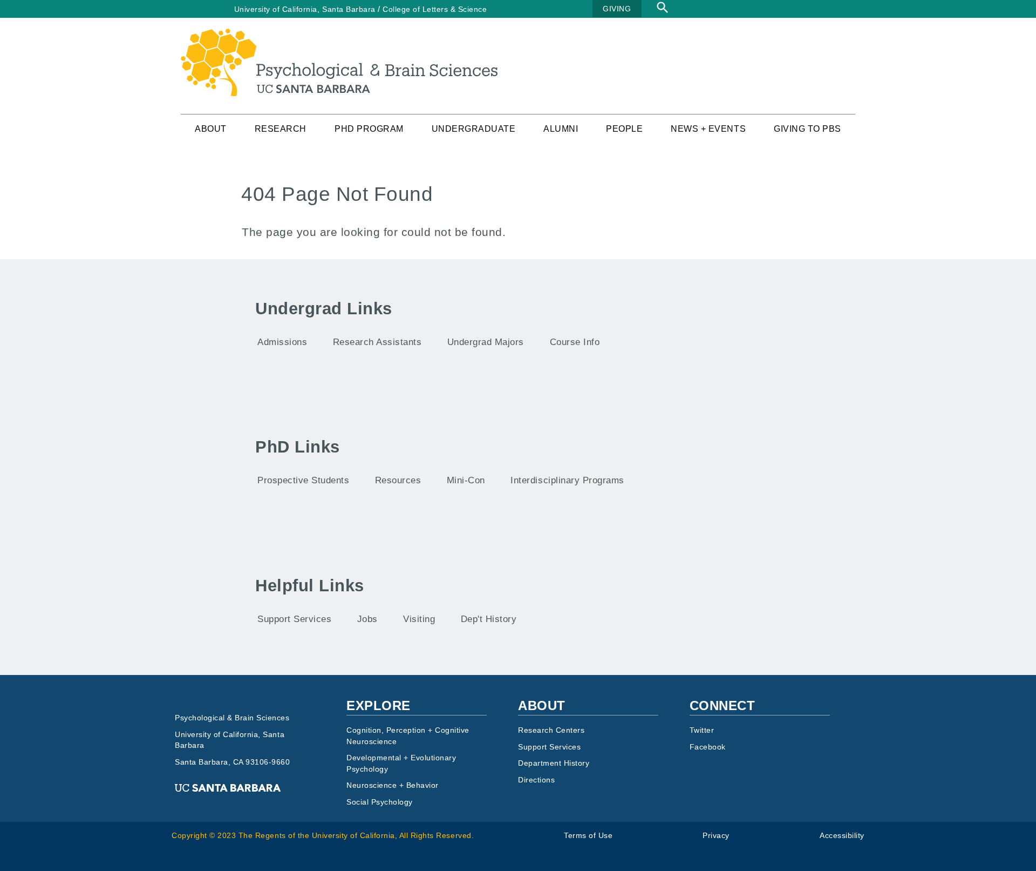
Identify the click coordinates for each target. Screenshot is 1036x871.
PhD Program (369, 128)
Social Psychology (379, 802)
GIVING (617, 8)
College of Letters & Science (435, 9)
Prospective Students (303, 480)
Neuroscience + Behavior (392, 785)
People (624, 128)
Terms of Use (588, 836)
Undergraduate (474, 128)
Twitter (702, 730)
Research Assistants (377, 342)
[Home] (339, 35)
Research (280, 128)
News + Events (708, 128)
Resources (398, 480)
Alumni (560, 128)
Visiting (419, 619)
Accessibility (842, 836)
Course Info (575, 342)
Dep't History (489, 619)
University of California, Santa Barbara (305, 9)
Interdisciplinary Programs (567, 480)
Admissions (282, 342)
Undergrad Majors (485, 342)
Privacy (716, 836)
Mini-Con (466, 480)
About (211, 128)
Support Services (294, 619)
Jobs (367, 619)
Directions (536, 780)
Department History (553, 763)
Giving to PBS (807, 128)
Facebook (708, 747)
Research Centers (551, 730)
